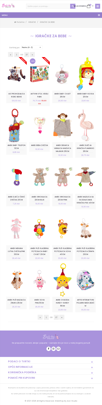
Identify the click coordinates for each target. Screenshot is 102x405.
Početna (20, 22)
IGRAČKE (32, 22)
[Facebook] (48, 349)
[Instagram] (53, 349)
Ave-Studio (72, 401)
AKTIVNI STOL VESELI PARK (39, 95)
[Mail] (58, 349)
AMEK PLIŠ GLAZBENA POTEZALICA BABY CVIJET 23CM (39, 251)
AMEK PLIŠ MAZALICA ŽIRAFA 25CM (16, 301)
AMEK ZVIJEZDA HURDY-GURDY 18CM (62, 303)
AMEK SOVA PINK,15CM (39, 301)
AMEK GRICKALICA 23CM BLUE (39, 198)
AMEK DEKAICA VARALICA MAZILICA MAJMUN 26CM (62, 148)
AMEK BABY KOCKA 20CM (85, 95)
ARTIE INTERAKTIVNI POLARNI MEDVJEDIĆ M (86, 303)
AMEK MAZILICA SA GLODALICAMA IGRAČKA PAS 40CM (85, 200)
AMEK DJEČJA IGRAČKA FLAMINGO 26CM (85, 148)
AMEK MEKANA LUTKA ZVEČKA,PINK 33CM (16, 251)
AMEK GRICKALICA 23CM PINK (62, 198)
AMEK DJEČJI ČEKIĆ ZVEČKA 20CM (16, 198)
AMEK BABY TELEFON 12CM (17, 146)
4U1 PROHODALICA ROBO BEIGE (16, 95)
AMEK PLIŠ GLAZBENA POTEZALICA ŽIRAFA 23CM (85, 251)
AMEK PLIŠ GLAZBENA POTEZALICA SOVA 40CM (62, 251)
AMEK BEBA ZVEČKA (39, 145)
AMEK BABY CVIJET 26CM (62, 95)
